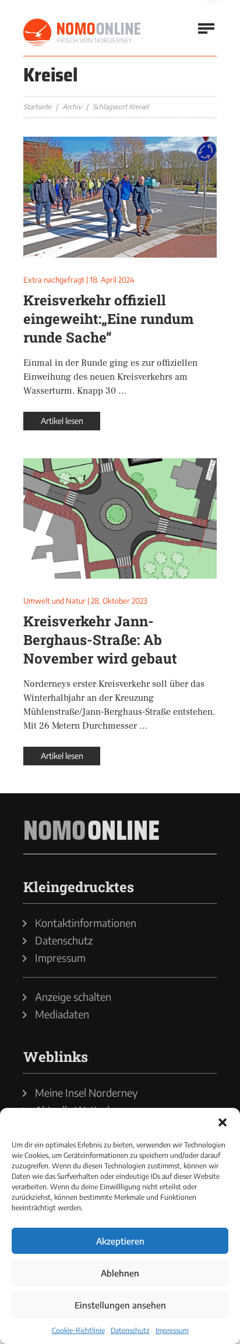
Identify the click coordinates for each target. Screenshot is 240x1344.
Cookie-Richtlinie (78, 1330)
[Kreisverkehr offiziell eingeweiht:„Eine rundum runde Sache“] (120, 197)
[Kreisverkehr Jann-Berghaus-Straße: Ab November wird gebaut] (120, 518)
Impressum (172, 1330)
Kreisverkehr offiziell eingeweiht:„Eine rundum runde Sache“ (108, 319)
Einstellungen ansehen (120, 1305)
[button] (222, 1122)
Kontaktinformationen (85, 923)
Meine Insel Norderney (86, 1093)
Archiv (72, 106)
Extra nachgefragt (53, 279)
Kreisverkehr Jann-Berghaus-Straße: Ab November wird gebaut (100, 640)
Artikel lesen (62, 421)
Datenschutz (130, 1330)
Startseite (37, 106)
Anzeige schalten (73, 997)
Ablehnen (120, 1273)
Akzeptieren (120, 1241)
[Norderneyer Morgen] (82, 33)
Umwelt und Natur (54, 600)
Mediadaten (62, 1014)
